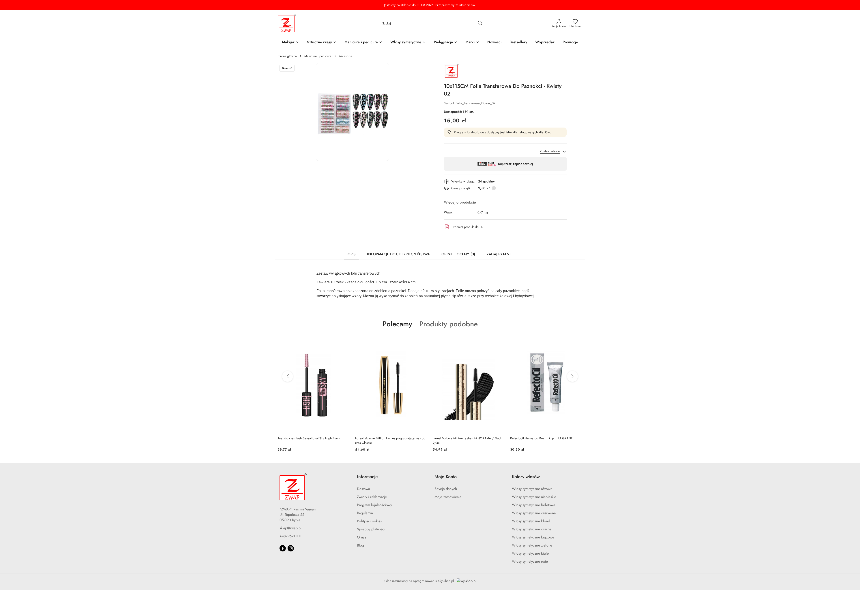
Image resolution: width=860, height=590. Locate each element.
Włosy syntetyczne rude (530, 561)
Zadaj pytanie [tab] (499, 254)
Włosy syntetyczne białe (530, 553)
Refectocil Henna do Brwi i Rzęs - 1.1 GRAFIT (541, 438)
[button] (472, 42)
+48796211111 (290, 536)
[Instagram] (291, 548)
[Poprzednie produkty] (288, 376)
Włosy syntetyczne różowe (532, 488)
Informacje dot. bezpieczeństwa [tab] (398, 254)
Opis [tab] (352, 254)
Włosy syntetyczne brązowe (533, 537)
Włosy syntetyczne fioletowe (533, 505)
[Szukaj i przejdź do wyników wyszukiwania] (480, 23)
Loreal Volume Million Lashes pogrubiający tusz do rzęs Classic (390, 440)
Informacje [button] (367, 476)
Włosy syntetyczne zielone (532, 545)
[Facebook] (283, 548)
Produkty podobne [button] (448, 324)
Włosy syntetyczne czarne (531, 529)
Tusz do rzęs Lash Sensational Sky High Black (309, 438)
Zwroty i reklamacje (372, 496)
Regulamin (365, 513)
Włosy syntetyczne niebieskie (534, 496)
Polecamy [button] (397, 324)
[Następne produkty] (572, 376)
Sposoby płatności (371, 529)
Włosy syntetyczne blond (531, 521)
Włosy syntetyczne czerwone (534, 513)
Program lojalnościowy (374, 505)
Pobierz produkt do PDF (469, 227)
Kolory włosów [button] (526, 476)
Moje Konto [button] (445, 476)
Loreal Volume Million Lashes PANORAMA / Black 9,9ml (467, 440)
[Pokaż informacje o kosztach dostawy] (493, 188)
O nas (361, 537)
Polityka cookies (369, 521)
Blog (360, 545)
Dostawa (363, 488)
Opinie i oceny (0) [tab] (458, 254)
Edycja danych (445, 488)
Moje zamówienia (447, 496)
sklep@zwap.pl (290, 528)
